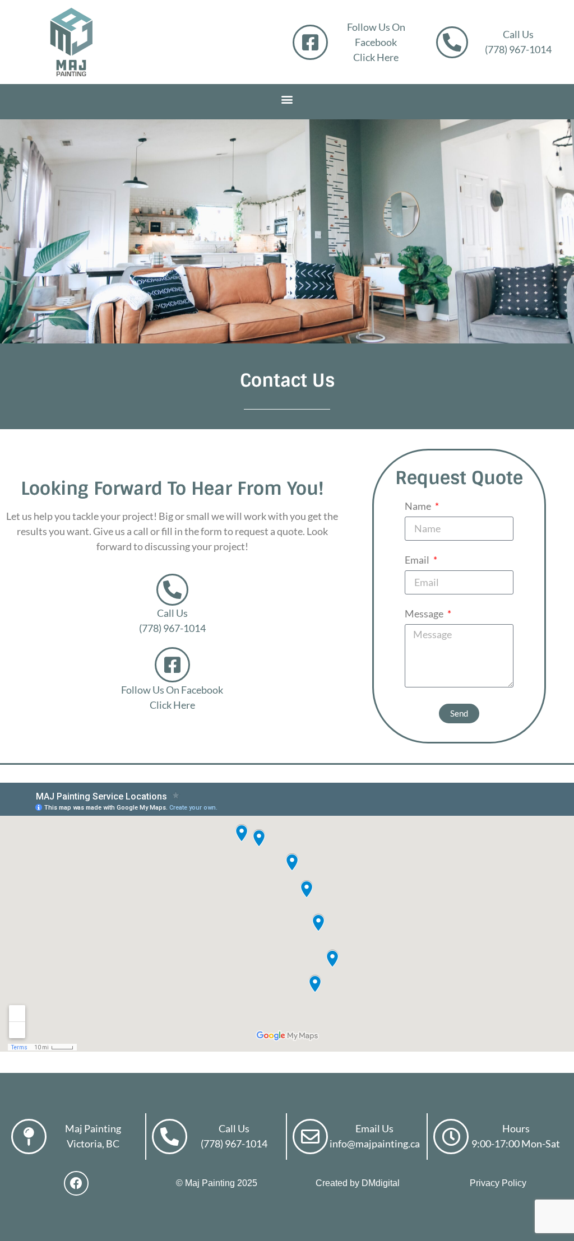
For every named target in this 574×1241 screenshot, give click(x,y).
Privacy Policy (498, 1183)
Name (419, 506)
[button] (287, 99)
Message (425, 614)
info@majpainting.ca (375, 1143)
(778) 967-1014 (518, 49)
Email (418, 560)
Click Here (376, 57)
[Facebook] (76, 1183)
